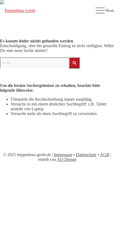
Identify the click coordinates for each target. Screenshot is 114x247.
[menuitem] (102, 10)
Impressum (63, 154)
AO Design (66, 159)
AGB (104, 154)
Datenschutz (86, 154)
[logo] (45, 10)
